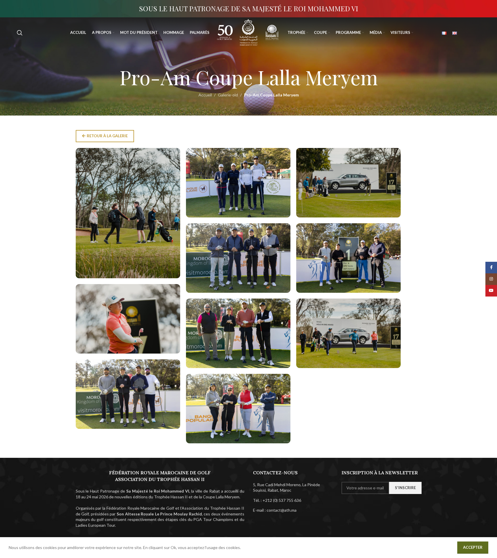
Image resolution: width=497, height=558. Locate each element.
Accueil (205, 94)
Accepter (472, 547)
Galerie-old (228, 94)
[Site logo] (225, 32)
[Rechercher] (20, 33)
